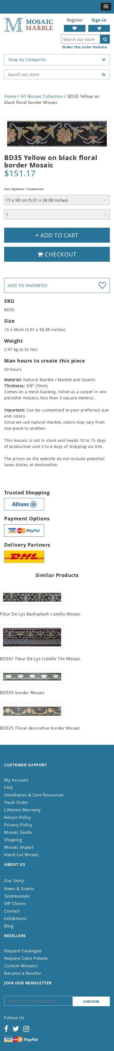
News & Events (19, 888)
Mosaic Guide (18, 832)
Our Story (14, 880)
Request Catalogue (23, 950)
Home (10, 96)
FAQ (8, 787)
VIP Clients (15, 903)
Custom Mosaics (20, 965)
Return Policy (17, 817)
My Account (16, 780)
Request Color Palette (26, 958)
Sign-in (99, 20)
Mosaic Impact (19, 847)
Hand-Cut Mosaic (21, 854)
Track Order (16, 802)
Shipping (13, 839)
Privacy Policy (18, 824)
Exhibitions (15, 918)
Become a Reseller (23, 973)
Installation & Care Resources (34, 795)
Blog (8, 926)
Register (75, 20)
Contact (12, 911)
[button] (106, 7)
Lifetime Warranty (22, 810)
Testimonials (17, 896)
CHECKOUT (60, 254)
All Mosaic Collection (42, 96)
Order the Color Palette (84, 47)
